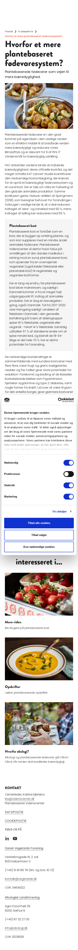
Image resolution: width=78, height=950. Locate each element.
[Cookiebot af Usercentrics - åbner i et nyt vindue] (58, 400)
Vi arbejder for (25, 31)
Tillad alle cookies (39, 522)
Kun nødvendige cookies (39, 546)
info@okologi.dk (16, 928)
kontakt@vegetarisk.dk (21, 879)
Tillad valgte (39, 535)
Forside (9, 31)
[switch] (68, 474)
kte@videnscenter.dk (19, 799)
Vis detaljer (59, 511)
